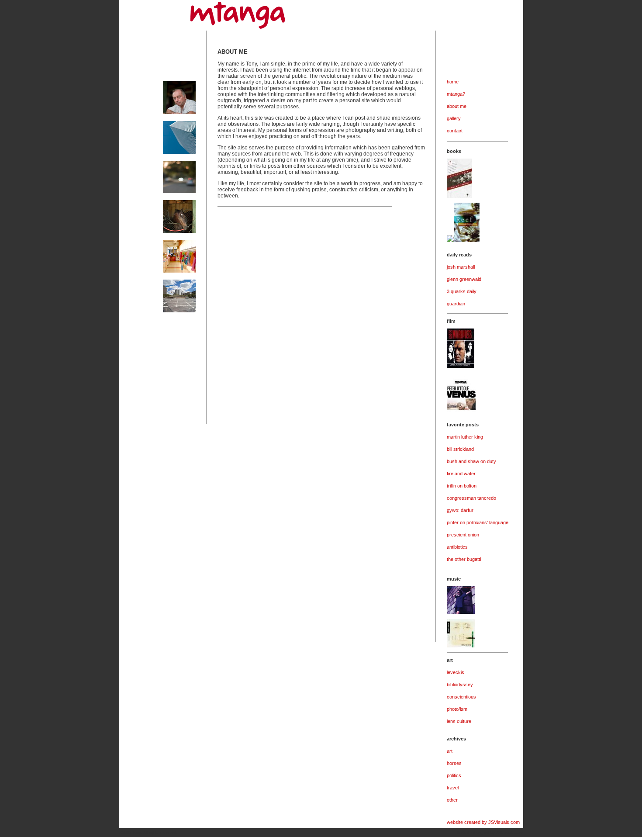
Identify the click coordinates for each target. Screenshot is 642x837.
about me (456, 106)
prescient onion (463, 534)
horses (454, 763)
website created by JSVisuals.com (483, 822)
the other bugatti (464, 559)
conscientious (461, 696)
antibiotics (457, 547)
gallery (454, 118)
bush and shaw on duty (471, 461)
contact (455, 130)
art (449, 751)
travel (453, 787)
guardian (456, 303)
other (452, 799)
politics (454, 775)
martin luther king (465, 436)
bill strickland (460, 449)
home (453, 81)
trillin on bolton (461, 485)
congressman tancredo (471, 498)
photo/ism (457, 709)
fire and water (461, 473)
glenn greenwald (464, 279)
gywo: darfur (460, 510)
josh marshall (461, 267)
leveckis (455, 672)
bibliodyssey (460, 684)
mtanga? (456, 94)
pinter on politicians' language (477, 522)
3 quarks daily (461, 291)
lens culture (459, 721)
